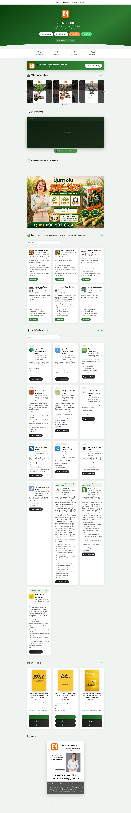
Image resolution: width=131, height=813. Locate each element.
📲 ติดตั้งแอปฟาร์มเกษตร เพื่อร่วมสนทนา (65, 151)
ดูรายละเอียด (33, 279)
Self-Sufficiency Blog (65, 804)
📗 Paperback (39, 721)
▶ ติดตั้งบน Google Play (93, 66)
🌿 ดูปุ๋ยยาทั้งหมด (46, 34)
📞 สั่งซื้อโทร (74, 34)
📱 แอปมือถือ (66, 2)
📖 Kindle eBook (39, 717)
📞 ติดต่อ (82, 2)
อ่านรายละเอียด (33, 375)
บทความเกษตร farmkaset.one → (44, 160)
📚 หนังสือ (74, 2)
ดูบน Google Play (36, 379)
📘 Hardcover (39, 725)
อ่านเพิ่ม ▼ (39, 713)
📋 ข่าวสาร (49, 2)
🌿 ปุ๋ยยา (57, 2)
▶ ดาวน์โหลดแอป (61, 34)
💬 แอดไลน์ (86, 34)
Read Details (59, 577)
